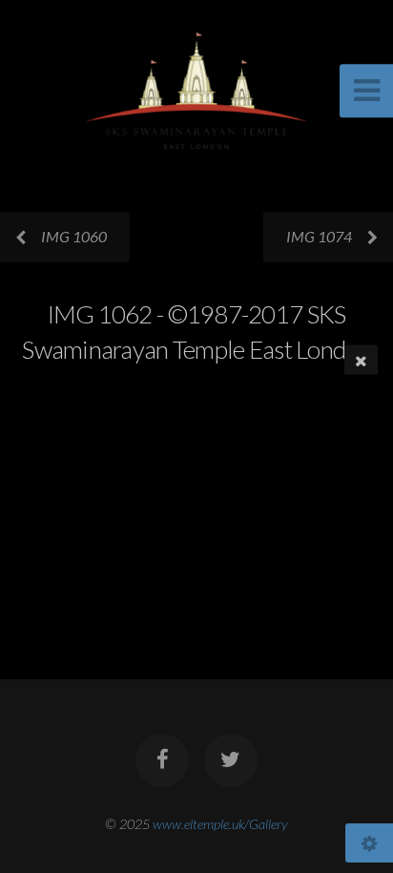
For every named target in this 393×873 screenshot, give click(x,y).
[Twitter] (231, 760)
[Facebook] (162, 760)
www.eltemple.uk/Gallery (220, 824)
